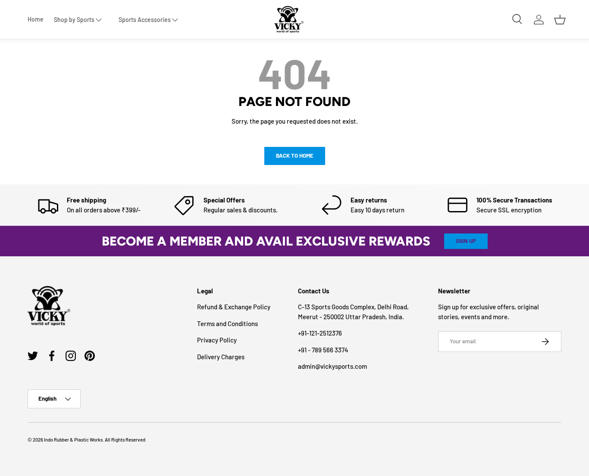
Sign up (466, 240)
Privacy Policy (217, 340)
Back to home (294, 155)
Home (36, 19)
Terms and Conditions (227, 323)
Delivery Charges (220, 357)
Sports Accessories (145, 19)
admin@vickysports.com (332, 366)
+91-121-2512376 (320, 333)
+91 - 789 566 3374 (323, 350)
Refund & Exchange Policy (233, 307)
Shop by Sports (74, 19)
